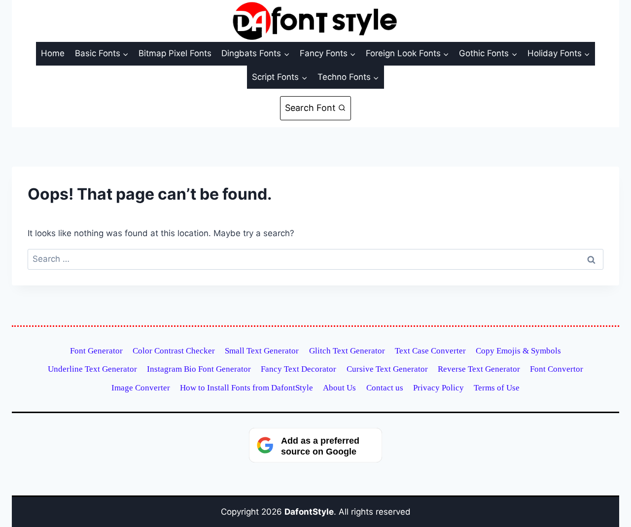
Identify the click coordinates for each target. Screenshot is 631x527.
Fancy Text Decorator (298, 369)
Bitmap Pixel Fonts (175, 53)
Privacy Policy (438, 387)
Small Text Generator (262, 350)
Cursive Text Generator (387, 369)
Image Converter (140, 387)
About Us (339, 387)
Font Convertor (556, 369)
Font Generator (96, 350)
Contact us (384, 387)
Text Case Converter (430, 350)
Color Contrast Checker (174, 350)
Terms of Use (497, 387)
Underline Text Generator (92, 369)
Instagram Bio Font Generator (199, 369)
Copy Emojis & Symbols (518, 350)
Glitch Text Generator (347, 350)
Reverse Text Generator (479, 369)
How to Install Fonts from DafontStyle (246, 387)
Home (53, 53)
